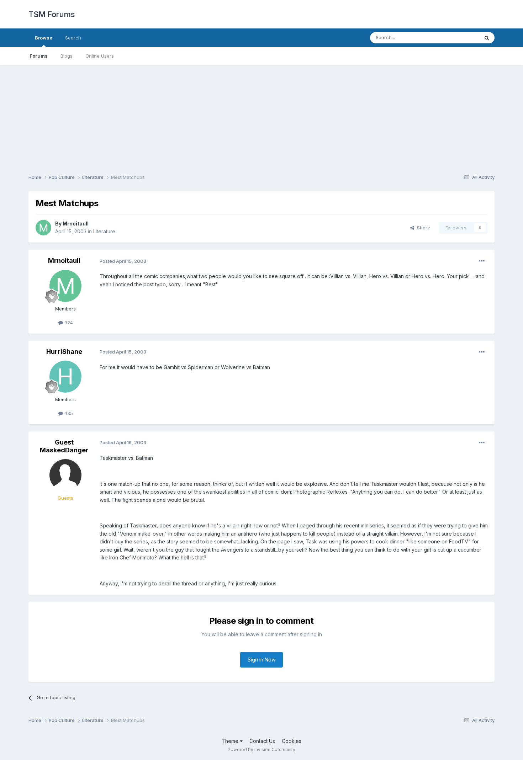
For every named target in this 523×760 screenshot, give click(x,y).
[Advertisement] (261, 114)
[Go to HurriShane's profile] (65, 377)
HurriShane (64, 351)
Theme (231, 741)
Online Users (99, 56)
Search (73, 38)
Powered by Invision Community (261, 749)
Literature (104, 231)
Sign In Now (261, 660)
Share (422, 227)
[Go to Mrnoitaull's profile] (43, 227)
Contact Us (262, 741)
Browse (43, 38)
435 (68, 413)
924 (68, 322)
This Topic (458, 37)
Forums (39, 56)
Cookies (291, 741)
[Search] (487, 37)
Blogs (66, 56)
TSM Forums (51, 14)
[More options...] (482, 261)
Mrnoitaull (76, 223)
